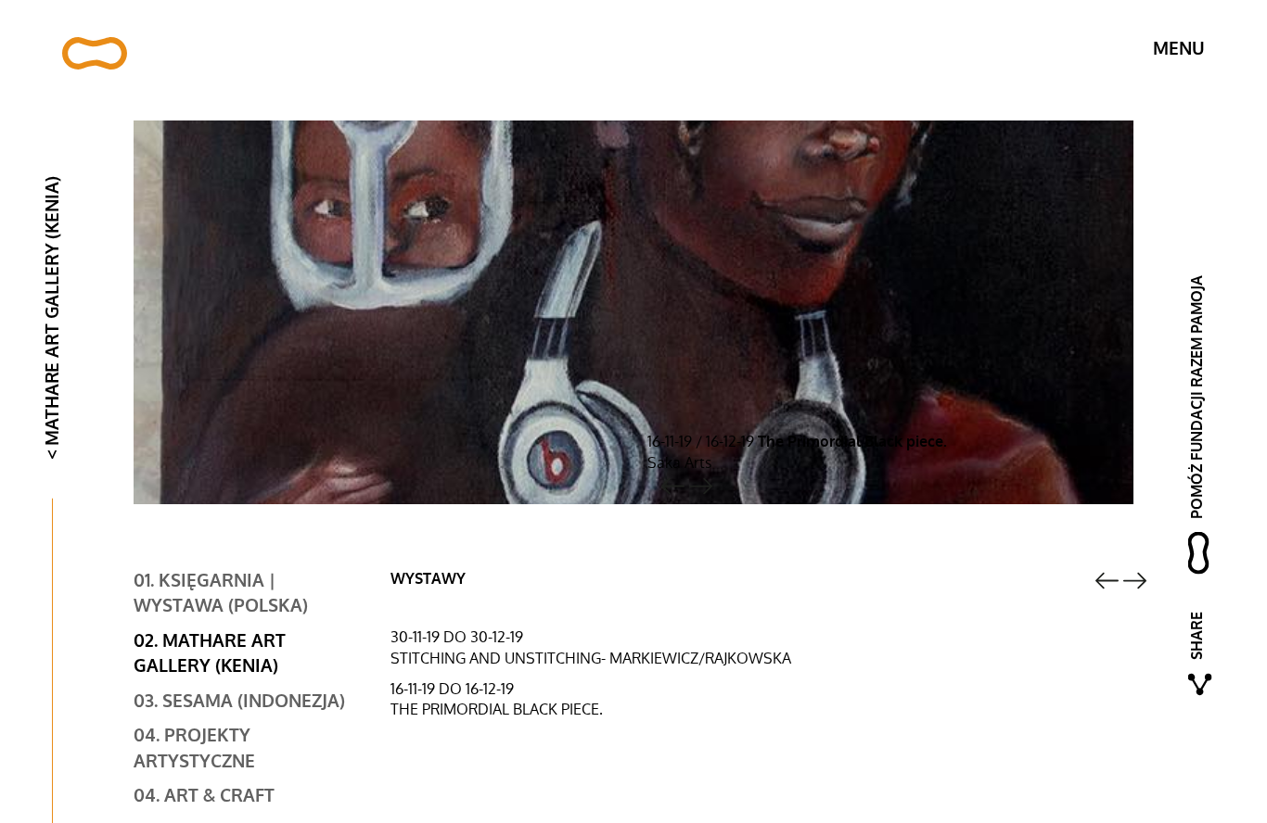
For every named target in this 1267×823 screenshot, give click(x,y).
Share (1197, 636)
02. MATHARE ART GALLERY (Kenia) (210, 653)
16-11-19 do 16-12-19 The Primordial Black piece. (496, 699)
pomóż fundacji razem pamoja (1197, 397)
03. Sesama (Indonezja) (239, 702)
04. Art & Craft (204, 796)
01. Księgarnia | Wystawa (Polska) (221, 593)
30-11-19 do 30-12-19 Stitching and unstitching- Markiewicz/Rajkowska (590, 648)
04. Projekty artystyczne (194, 748)
